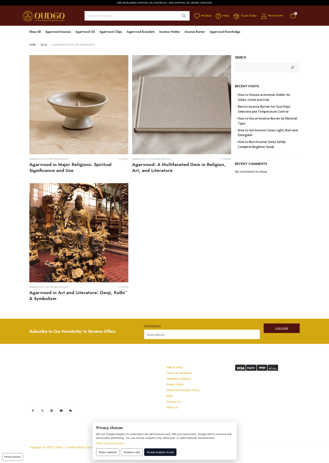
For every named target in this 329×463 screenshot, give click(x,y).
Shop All (35, 32)
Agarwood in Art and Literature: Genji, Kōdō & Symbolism (77, 295)
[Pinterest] (51, 410)
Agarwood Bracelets (141, 32)
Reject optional (108, 452)
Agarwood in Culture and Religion (48, 159)
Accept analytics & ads (160, 452)
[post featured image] (78, 104)
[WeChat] (70, 410)
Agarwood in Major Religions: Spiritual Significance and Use (70, 167)
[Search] (184, 15)
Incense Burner (195, 32)
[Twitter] (42, 410)
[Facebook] (33, 410)
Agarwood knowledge (225, 32)
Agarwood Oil (84, 32)
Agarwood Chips (110, 32)
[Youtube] (61, 410)
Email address (152, 325)
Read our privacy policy (110, 443)
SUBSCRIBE (281, 328)
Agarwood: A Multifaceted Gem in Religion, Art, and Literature (179, 167)
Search (240, 57)
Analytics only (132, 452)
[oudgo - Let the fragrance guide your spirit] (43, 15)
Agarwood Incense (58, 32)
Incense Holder (169, 32)
